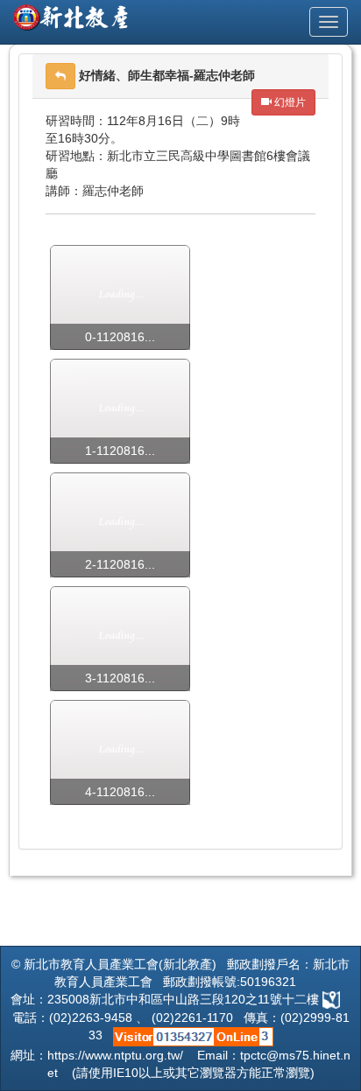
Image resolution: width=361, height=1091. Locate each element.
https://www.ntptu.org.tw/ (115, 1055)
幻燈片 (289, 102)
